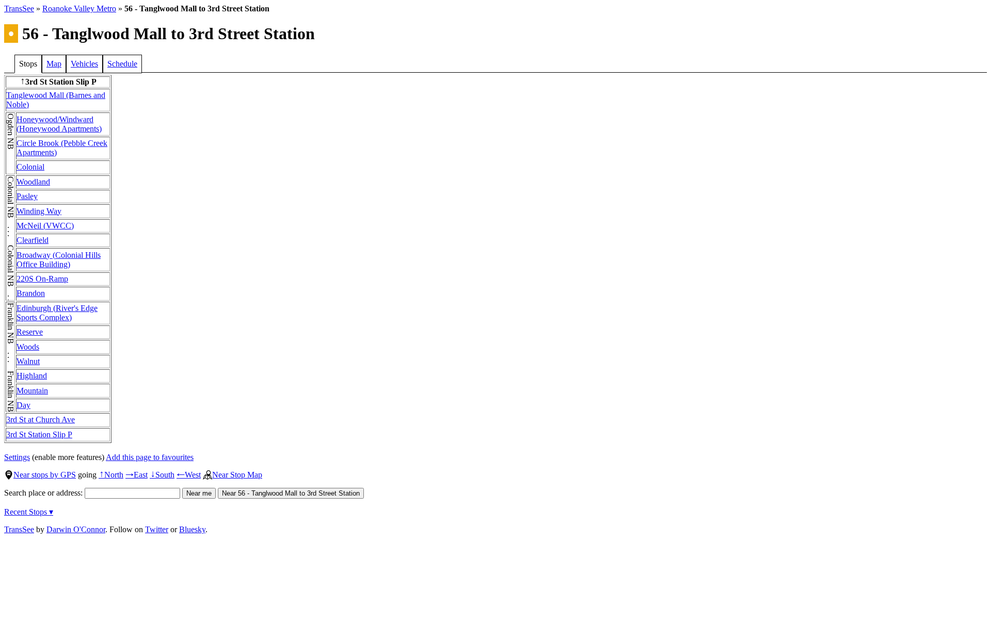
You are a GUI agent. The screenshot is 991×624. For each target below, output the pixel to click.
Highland (32, 375)
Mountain (32, 390)
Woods (28, 346)
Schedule (122, 63)
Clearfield (33, 240)
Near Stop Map (237, 474)
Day (23, 405)
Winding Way (39, 211)
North (111, 474)
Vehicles (84, 63)
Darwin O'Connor (75, 529)
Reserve (30, 331)
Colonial (30, 166)
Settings (17, 457)
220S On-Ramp (42, 278)
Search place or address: (44, 492)
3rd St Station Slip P (39, 434)
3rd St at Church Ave (40, 419)
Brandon (31, 293)
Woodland (33, 181)
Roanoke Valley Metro (79, 8)
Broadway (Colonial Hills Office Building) (59, 260)
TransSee (19, 8)
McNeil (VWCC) (45, 225)
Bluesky (192, 529)
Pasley (27, 196)
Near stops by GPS (44, 474)
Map (53, 63)
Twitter (156, 529)
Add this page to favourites (150, 457)
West (189, 474)
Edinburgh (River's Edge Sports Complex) (57, 313)
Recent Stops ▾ (28, 511)
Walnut (28, 361)
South (162, 474)
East (136, 474)
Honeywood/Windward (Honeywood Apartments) (59, 124)
